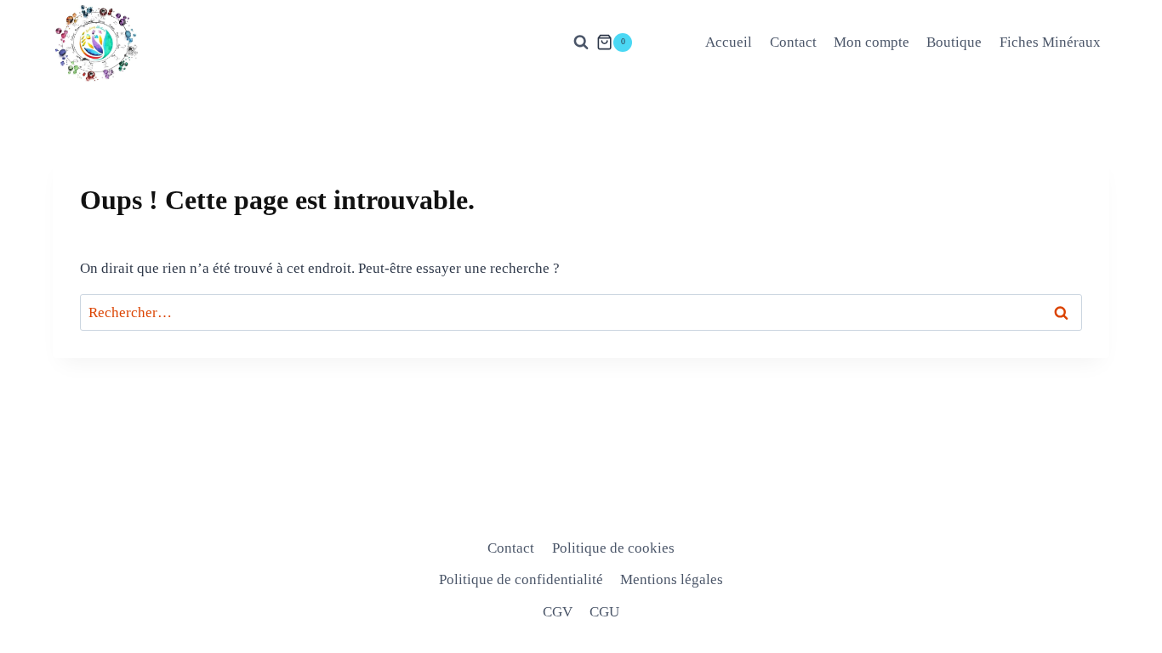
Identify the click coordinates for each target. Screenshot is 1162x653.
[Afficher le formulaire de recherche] (581, 42)
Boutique (954, 42)
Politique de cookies (613, 548)
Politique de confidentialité (521, 579)
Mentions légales (671, 579)
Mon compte (871, 42)
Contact (793, 42)
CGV (557, 612)
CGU (604, 612)
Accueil (728, 42)
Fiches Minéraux (1050, 42)
